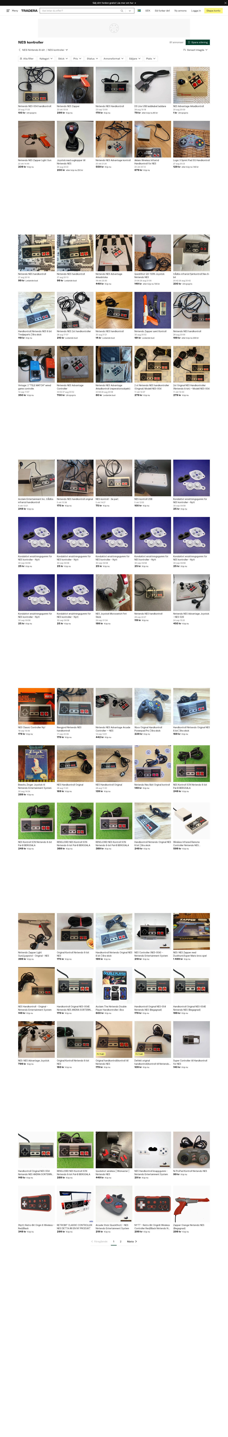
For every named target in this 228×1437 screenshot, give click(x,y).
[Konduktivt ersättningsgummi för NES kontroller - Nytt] (191, 478)
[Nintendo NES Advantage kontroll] (114, 139)
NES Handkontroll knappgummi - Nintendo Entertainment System (151, 1173)
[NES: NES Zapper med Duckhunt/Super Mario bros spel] (191, 931)
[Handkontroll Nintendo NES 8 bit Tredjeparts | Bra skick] (36, 310)
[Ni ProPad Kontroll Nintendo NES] (191, 1150)
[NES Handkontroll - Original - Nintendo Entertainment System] (36, 985)
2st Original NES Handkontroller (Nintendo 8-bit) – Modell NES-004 (191, 387)
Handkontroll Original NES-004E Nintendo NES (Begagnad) (189, 1008)
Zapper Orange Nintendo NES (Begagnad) (188, 1227)
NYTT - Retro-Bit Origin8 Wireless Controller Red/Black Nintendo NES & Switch (152, 1227)
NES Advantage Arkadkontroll (188, 106)
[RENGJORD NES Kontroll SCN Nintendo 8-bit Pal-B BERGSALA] (75, 821)
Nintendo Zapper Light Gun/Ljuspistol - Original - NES (33, 954)
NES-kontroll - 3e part (107, 499)
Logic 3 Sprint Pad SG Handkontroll (191, 160)
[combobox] (82, 10)
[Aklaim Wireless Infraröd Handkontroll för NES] (152, 139)
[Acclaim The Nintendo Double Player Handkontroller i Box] (114, 985)
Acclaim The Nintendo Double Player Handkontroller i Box (111, 1008)
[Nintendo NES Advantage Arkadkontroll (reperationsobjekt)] (114, 364)
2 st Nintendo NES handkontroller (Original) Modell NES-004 (151, 387)
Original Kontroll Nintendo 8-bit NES (73, 954)
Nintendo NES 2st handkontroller (74, 331)
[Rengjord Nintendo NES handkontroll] (75, 706)
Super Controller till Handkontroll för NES (190, 1062)
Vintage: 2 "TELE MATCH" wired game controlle (34, 387)
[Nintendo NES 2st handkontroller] (75, 310)
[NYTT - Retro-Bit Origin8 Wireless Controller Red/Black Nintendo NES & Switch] (152, 1204)
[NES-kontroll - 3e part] (114, 478)
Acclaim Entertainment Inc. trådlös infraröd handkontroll (35, 501)
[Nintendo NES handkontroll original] (75, 478)
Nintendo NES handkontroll (32, 274)
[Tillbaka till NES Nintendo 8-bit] (19, 50)
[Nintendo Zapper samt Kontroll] (152, 310)
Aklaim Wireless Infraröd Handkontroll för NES (146, 162)
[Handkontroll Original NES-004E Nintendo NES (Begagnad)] (191, 985)
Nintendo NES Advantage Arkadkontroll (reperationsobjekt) (113, 387)
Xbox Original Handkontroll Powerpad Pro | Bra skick (148, 729)
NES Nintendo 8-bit (33, 50)
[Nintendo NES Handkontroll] (114, 85)
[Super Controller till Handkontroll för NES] (191, 1039)
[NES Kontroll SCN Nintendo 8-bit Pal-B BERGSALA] (191, 763)
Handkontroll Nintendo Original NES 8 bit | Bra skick (191, 729)
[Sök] (121, 10)
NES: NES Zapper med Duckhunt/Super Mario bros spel (190, 954)
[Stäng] (225, 3)
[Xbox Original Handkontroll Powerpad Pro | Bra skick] (152, 706)
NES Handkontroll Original (70, 784)
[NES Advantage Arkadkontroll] (191, 85)
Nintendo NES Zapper (68, 106)
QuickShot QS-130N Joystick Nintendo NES (149, 276)
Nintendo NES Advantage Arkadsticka (109, 276)
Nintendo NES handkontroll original (75, 499)
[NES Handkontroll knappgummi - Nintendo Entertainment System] (152, 1150)
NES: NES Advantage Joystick (33, 1060)
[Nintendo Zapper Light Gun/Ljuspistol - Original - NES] (36, 931)
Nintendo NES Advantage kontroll (113, 160)
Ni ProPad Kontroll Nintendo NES (190, 1171)
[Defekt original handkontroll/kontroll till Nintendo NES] (152, 1039)
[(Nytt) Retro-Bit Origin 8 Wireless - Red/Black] (36, 1204)
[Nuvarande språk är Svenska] (139, 10)
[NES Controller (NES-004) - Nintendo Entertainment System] (152, 931)
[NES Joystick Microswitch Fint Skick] (114, 592)
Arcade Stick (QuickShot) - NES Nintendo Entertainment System (112, 1227)
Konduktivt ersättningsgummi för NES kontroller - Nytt (190, 501)
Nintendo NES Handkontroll (110, 106)
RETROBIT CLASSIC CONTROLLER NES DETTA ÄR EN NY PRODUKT (74, 1227)
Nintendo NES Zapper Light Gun (34, 160)
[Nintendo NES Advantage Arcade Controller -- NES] (114, 706)
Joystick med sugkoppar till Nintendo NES (71, 162)
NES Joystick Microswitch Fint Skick (111, 615)
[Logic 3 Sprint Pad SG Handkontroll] (191, 139)
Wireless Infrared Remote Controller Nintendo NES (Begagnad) (186, 844)
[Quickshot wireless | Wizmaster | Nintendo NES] (114, 1150)
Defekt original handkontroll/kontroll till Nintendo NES (151, 1062)
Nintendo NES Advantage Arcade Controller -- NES (113, 729)
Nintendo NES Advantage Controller (70, 387)
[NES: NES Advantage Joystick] (36, 1039)
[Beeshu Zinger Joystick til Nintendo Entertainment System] (36, 763)
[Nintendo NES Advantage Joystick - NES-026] (191, 592)
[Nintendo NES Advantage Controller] (75, 364)
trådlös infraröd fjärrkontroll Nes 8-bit (191, 276)
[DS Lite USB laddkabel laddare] (152, 85)
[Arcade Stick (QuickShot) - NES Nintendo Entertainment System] (114, 1204)
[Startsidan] (29, 10)
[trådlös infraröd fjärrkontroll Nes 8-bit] (191, 253)
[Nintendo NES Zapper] (75, 85)
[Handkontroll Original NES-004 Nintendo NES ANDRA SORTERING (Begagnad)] (36, 1150)
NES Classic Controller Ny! (31, 727)
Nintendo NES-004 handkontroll (34, 106)
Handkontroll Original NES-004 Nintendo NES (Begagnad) (150, 1008)
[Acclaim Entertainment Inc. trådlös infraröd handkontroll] (36, 478)
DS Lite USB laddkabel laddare (150, 106)
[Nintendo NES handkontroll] (36, 253)
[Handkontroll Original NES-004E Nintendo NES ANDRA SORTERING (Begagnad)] (75, 985)
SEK (147, 10)
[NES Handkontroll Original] (75, 763)
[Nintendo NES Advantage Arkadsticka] (114, 253)
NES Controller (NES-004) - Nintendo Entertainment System (151, 954)
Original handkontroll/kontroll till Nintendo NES (112, 1062)
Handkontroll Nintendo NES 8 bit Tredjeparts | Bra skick (35, 333)
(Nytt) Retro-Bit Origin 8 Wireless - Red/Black (36, 1227)
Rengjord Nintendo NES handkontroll (69, 729)
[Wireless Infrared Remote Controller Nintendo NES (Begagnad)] (191, 821)
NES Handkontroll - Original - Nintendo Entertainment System (34, 1008)
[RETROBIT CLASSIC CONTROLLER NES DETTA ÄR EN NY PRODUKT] (75, 1204)
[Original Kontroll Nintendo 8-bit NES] (75, 931)
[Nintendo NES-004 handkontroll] (36, 85)
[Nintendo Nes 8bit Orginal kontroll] (152, 763)
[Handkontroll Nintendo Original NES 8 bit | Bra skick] (191, 706)
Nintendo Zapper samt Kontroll (150, 331)
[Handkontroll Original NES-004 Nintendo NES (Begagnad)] (152, 985)
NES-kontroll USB (143, 499)
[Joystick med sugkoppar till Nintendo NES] (75, 139)
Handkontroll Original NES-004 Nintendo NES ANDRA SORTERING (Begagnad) (36, 1173)
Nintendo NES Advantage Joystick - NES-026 (191, 615)
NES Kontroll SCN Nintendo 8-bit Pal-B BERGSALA (190, 786)
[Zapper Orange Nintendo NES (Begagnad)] (191, 1204)
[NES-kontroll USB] (152, 478)
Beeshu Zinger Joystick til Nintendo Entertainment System (34, 786)
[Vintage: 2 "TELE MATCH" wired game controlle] (36, 364)
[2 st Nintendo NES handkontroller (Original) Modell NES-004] (152, 364)
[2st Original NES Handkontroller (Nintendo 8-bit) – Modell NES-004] (191, 364)
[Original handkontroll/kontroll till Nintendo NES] (114, 1039)
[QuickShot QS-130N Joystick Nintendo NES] (152, 253)
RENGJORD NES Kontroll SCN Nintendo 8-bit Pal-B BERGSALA (73, 844)
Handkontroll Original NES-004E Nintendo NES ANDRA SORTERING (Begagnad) (74, 1008)
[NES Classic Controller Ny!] (36, 706)
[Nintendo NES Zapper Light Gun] (36, 139)
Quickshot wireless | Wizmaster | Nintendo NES (112, 1173)
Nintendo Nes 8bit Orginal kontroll (152, 784)
